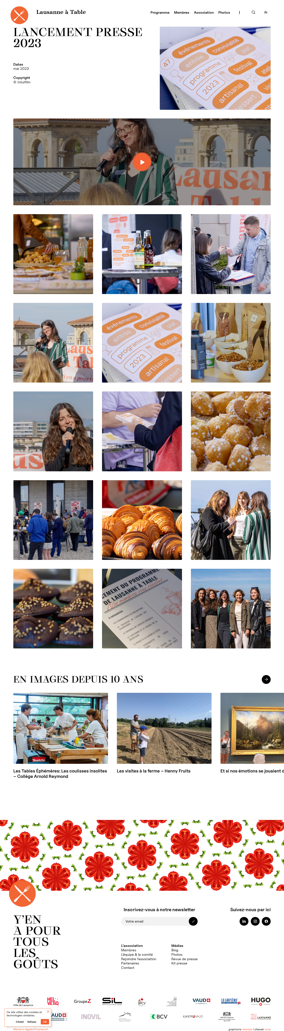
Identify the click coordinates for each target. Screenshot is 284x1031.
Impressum (41, 1029)
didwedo (247, 1029)
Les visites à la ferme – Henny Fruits (153, 770)
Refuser (31, 1021)
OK (45, 1021)
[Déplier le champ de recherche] (253, 12)
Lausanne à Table (61, 12)
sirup (268, 1029)
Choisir (20, 1021)
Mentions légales (23, 1029)
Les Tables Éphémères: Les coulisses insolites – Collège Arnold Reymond (60, 773)
